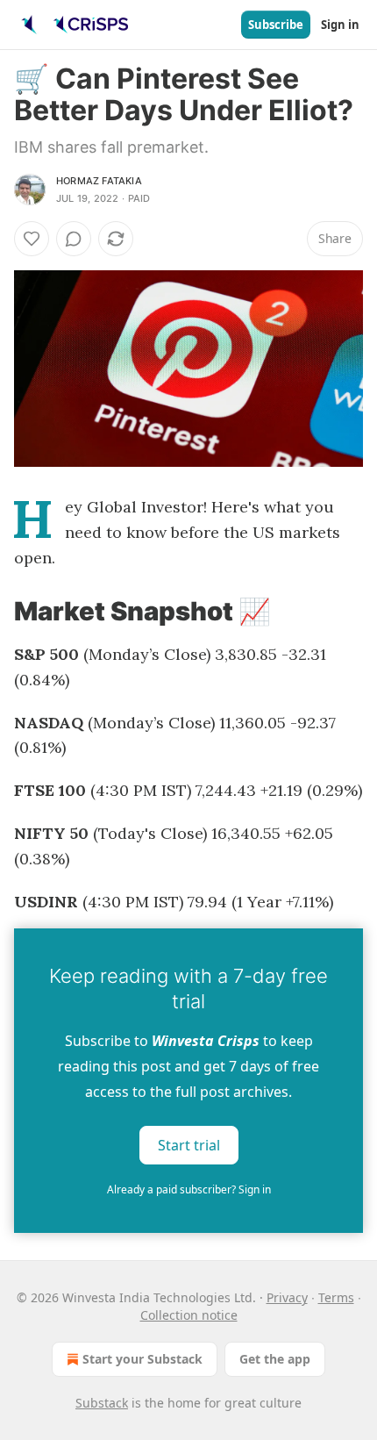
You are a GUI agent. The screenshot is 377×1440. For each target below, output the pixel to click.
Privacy (287, 1297)
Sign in (340, 24)
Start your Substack (142, 1358)
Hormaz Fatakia (99, 181)
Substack (101, 1402)
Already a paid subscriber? (189, 1189)
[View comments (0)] (73, 238)
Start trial (189, 1145)
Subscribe (275, 24)
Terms (336, 1297)
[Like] (31, 238)
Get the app (274, 1358)
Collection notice (189, 1315)
